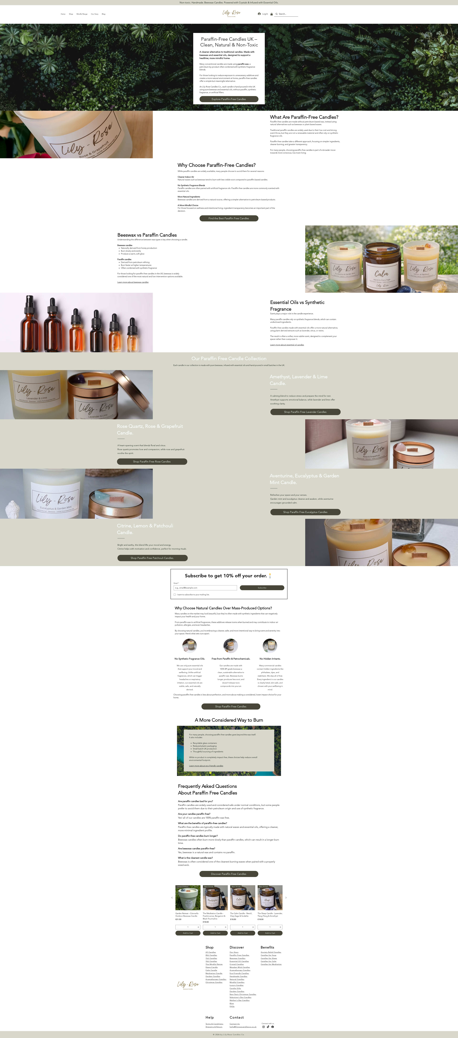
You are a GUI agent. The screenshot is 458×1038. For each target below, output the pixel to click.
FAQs (232, 1006)
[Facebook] (272, 1026)
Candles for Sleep (269, 958)
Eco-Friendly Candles (239, 973)
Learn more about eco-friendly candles (206, 766)
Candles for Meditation (271, 964)
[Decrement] (177, 927)
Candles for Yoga (268, 955)
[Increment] (198, 927)
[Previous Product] (172, 897)
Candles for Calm (268, 961)
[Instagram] (263, 1026)
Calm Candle (211, 970)
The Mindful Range (214, 964)
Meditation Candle (214, 973)
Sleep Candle (212, 967)
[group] (229, 910)
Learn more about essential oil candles (287, 345)
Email (176, 583)
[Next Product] (286, 897)
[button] (271, 14)
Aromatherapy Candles (240, 970)
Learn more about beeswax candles (132, 282)
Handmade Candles (238, 976)
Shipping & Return (214, 1027)
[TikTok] (268, 1026)
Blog (232, 1003)
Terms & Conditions (214, 1024)
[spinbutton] (188, 927)
